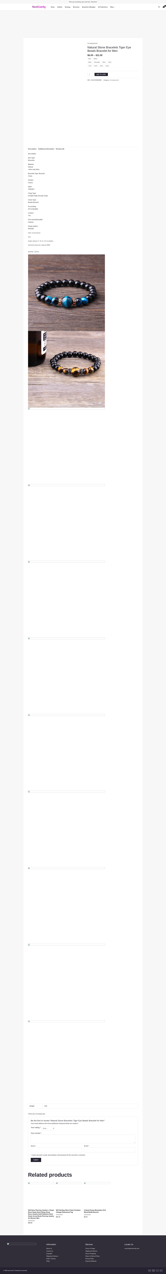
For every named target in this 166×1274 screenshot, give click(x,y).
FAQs (48, 1261)
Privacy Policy (89, 1258)
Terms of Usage (90, 1248)
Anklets (59, 7)
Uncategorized (92, 43)
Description (32, 149)
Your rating (36, 1127)
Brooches (76, 7)
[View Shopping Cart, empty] (164, 7)
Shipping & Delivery (52, 1256)
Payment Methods (90, 1261)
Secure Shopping (90, 1253)
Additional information (46, 149)
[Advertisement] (83, 23)
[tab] (32, 149)
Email (86, 1146)
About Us (49, 1248)
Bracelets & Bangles (88, 7)
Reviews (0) (60, 149)
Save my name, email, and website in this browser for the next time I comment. (58, 1155)
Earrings (67, 7)
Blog (111, 7)
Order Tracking (50, 1258)
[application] (114, 7)
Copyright (49, 1253)
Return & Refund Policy (92, 1256)
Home (53, 7)
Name (33, 1146)
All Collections (103, 7)
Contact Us (49, 1251)
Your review (36, 1133)
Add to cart (101, 74)
